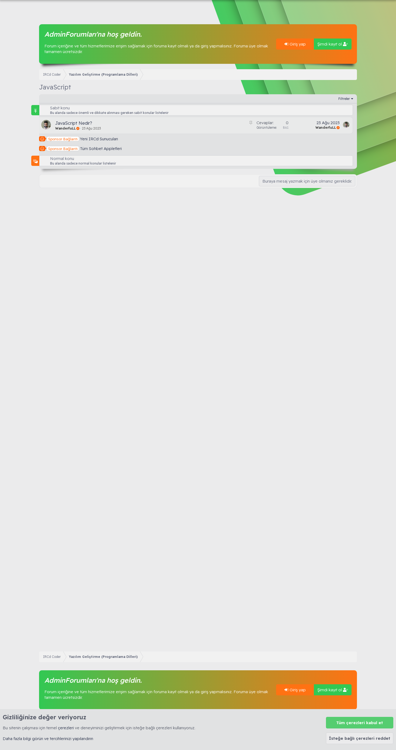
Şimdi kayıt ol (330, 44)
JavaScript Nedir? (73, 123)
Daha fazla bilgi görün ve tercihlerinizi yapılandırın (48, 738)
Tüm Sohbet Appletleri (101, 148)
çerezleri (66, 727)
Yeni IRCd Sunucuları (99, 138)
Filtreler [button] (344, 98)
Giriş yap (297, 44)
